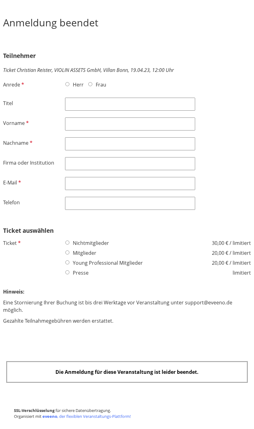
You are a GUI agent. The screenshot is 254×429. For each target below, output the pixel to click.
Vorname (15, 123)
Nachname (17, 143)
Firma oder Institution (28, 162)
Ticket (11, 243)
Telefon (11, 202)
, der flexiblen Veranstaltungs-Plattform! (86, 416)
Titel (8, 103)
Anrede (13, 84)
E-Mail (11, 182)
